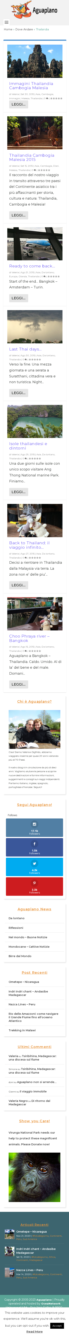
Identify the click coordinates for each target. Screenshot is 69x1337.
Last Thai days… (25, 349)
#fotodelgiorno (40, 1235)
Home (8, 29)
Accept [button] (57, 1325)
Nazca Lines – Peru (22, 1004)
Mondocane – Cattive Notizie (29, 946)
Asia (38, 94)
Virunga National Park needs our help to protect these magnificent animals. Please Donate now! (33, 1138)
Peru (19, 1239)
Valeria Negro (18, 1101)
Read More (34, 1331)
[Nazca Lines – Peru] (9, 1272)
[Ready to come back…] (34, 244)
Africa (52, 1256)
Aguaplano (44, 1299)
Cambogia (47, 94)
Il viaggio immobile (33, 1091)
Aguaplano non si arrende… (37, 1082)
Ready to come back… (32, 266)
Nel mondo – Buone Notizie (28, 937)
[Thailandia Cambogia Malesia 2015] (34, 133)
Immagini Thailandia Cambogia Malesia (31, 85)
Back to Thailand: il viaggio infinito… (29, 545)
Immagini (14, 98)
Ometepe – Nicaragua (24, 982)
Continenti (56, 1235)
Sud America (30, 1239)
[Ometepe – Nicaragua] (9, 1234)
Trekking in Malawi (22, 1030)
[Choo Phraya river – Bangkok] (34, 613)
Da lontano (48, 272)
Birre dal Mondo (20, 956)
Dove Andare (24, 29)
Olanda (23, 276)
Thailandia (36, 98)
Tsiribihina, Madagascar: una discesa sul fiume (32, 1057)
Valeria (15, 94)
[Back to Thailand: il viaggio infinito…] (34, 520)
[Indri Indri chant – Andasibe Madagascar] (9, 1251)
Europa (13, 276)
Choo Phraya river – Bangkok (29, 638)
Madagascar (36, 1260)
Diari (56, 165)
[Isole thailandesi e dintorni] (34, 421)
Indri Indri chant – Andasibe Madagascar (36, 1251)
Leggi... (18, 104)
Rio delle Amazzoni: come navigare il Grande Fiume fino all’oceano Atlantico (33, 1017)
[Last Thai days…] (34, 326)
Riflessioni (16, 928)
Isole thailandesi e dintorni (28, 445)
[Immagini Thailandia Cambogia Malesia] (34, 61)
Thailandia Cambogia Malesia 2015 (31, 157)
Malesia (25, 98)
